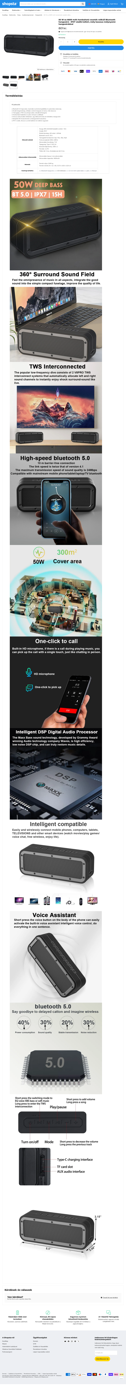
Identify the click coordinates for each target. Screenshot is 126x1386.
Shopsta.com (44, 1377)
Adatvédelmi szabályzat (9, 1346)
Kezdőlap (5, 10)
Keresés (35, 1341)
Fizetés (91, 48)
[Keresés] (82, 4)
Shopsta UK (37, 1377)
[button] (97, 4)
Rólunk (4, 1344)
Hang (18, 15)
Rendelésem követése (71, 10)
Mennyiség (62, 37)
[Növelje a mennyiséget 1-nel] (74, 41)
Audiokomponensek (27, 15)
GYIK (34, 1344)
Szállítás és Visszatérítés (91, 10)
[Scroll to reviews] (91, 26)
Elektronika (16, 10)
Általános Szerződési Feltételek (12, 1349)
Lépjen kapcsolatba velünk (112, 10)
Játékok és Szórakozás (52, 10)
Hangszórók (38, 15)
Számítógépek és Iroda (32, 10)
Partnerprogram (7, 1352)
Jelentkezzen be (102, 1359)
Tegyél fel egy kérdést (110, 1298)
